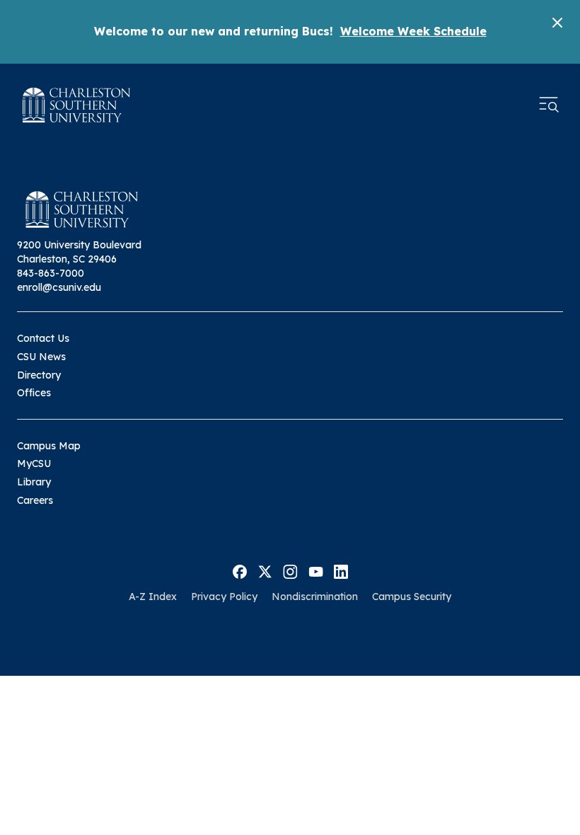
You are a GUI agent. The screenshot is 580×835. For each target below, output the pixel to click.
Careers (35, 500)
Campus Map (49, 445)
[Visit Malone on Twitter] (264, 570)
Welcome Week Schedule (413, 31)
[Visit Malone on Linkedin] (341, 570)
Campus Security (411, 596)
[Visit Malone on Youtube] (315, 570)
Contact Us (43, 338)
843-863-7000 (50, 273)
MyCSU (34, 463)
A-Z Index (153, 596)
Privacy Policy (224, 596)
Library (34, 482)
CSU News (41, 356)
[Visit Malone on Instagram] (290, 570)
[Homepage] (76, 105)
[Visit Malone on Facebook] (240, 570)
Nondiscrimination (315, 596)
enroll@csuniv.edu (59, 287)
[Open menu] (549, 105)
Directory (39, 375)
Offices (34, 392)
